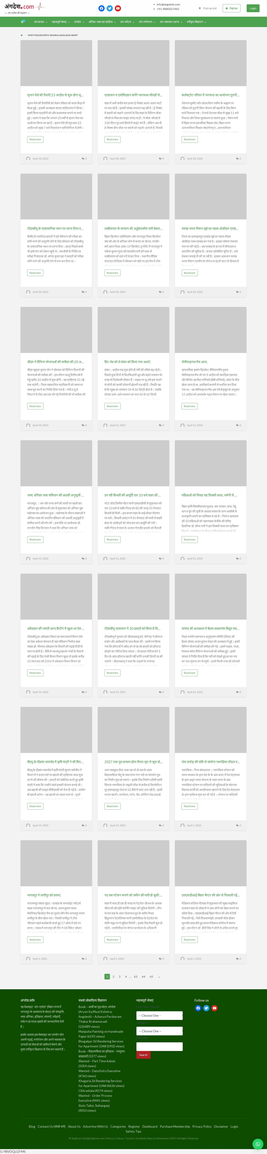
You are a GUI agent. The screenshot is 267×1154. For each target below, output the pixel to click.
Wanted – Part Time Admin (96, 1061)
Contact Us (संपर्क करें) (52, 1126)
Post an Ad (210, 8)
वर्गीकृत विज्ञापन (195, 21)
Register (134, 1126)
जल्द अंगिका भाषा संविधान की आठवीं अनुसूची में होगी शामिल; (62, 495)
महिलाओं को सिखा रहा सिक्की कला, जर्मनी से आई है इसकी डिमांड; (220, 495)
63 (135, 976)
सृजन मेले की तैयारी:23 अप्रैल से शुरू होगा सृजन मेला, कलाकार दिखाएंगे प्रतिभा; (75, 95)
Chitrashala (86, 1091)
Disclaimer (221, 1126)
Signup (233, 8)
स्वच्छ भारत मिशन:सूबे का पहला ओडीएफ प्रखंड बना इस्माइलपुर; (219, 228)
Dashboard (149, 1126)
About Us (74, 1126)
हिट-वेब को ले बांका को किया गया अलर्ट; (127, 362)
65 (151, 976)
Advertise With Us (95, 1126)
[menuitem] (208, 8)
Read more (36, 140)
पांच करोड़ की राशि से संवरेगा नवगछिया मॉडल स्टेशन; (213, 762)
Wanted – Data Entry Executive (99, 1071)
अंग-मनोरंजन (145, 21)
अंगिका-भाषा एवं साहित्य (101, 21)
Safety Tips (133, 1131)
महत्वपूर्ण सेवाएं (59, 21)
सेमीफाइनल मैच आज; (194, 362)
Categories (118, 1126)
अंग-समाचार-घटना (169, 21)
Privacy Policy (202, 1126)
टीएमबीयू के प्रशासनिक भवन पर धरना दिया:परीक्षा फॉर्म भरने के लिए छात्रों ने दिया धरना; (79, 228)
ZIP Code (142, 1037)
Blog (32, 1126)
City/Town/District (148, 1006)
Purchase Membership (175, 1126)
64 (143, 976)
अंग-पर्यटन (125, 21)
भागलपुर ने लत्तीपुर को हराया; (44, 895)
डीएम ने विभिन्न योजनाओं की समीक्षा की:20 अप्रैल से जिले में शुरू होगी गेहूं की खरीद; (76, 362)
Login (253, 8)
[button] (257, 1144)
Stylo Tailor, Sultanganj (94, 1105)
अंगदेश (77, 21)
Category (142, 1022)
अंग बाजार (39, 21)
